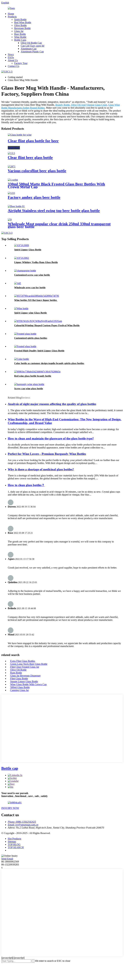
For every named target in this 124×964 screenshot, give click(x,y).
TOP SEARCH (16, 847)
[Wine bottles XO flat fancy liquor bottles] (36, 295)
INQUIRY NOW (10, 808)
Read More (14, 147)
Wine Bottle (20, 37)
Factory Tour (20, 63)
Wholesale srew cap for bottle (30, 287)
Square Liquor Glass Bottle (24, 681)
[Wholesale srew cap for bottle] (17, 283)
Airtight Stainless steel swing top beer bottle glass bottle (54, 211)
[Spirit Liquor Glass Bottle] (21, 245)
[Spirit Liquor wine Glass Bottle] (21, 308)
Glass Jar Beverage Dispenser (25, 675)
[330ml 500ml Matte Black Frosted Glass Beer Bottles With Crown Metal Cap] (13, 179)
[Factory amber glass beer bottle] (11, 193)
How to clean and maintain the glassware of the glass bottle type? (51, 438)
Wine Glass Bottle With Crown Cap (28, 684)
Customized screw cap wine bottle (32, 275)
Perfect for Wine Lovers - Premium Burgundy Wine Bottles (47, 454)
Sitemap (12, 841)
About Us (13, 60)
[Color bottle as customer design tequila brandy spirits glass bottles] (21, 359)
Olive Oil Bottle (18, 669)
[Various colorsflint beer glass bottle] (12, 166)
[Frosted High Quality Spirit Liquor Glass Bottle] (25, 346)
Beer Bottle (20, 34)
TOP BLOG (14, 844)
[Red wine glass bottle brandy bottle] (37, 371)
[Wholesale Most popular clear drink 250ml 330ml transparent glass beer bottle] (10, 219)
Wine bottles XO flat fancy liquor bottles (35, 300)
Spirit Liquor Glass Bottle (27, 249)
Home (11, 13)
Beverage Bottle (22, 28)
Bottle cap (9, 768)
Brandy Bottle (62, 104)
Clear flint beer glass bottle (30, 157)
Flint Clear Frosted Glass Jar (24, 666)
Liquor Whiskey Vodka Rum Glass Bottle (36, 262)
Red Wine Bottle (22, 22)
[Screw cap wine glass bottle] (29, 384)
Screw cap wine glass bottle (28, 388)
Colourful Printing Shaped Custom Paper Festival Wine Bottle (47, 325)
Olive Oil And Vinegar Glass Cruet (89, 104)
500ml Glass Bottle (20, 687)
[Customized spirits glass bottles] (25, 333)
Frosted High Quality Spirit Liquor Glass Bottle (39, 350)
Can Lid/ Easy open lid (32, 45)
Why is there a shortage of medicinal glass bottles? (41, 469)
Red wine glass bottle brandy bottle (32, 376)
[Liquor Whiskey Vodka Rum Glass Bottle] (21, 258)
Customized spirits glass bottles (30, 338)
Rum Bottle (16, 672)
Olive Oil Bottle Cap (31, 42)
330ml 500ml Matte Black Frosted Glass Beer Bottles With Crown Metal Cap (56, 185)
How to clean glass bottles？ (26, 485)
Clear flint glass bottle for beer (33, 141)
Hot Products (14, 838)
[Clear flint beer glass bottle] (11, 153)
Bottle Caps (20, 40)
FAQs (11, 57)
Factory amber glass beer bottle (34, 197)
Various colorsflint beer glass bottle (37, 171)
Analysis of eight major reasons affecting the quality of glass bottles (52, 404)
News (11, 54)
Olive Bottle (20, 25)
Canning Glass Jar (19, 690)
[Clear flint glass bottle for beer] (19, 134)
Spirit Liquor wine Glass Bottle (30, 312)
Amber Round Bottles (33, 107)
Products (12, 16)
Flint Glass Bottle (19, 678)
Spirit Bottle (20, 19)
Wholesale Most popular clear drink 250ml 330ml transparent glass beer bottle (59, 225)
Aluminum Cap (28, 48)
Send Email (7, 858)
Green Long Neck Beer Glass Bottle (28, 664)
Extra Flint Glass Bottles (22, 661)
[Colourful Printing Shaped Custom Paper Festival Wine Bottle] (38, 321)
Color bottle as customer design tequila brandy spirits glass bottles (49, 363)
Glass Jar (18, 31)
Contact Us (13, 66)
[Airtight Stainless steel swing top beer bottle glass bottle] (16, 206)
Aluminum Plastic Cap (32, 51)
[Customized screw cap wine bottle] (25, 270)
